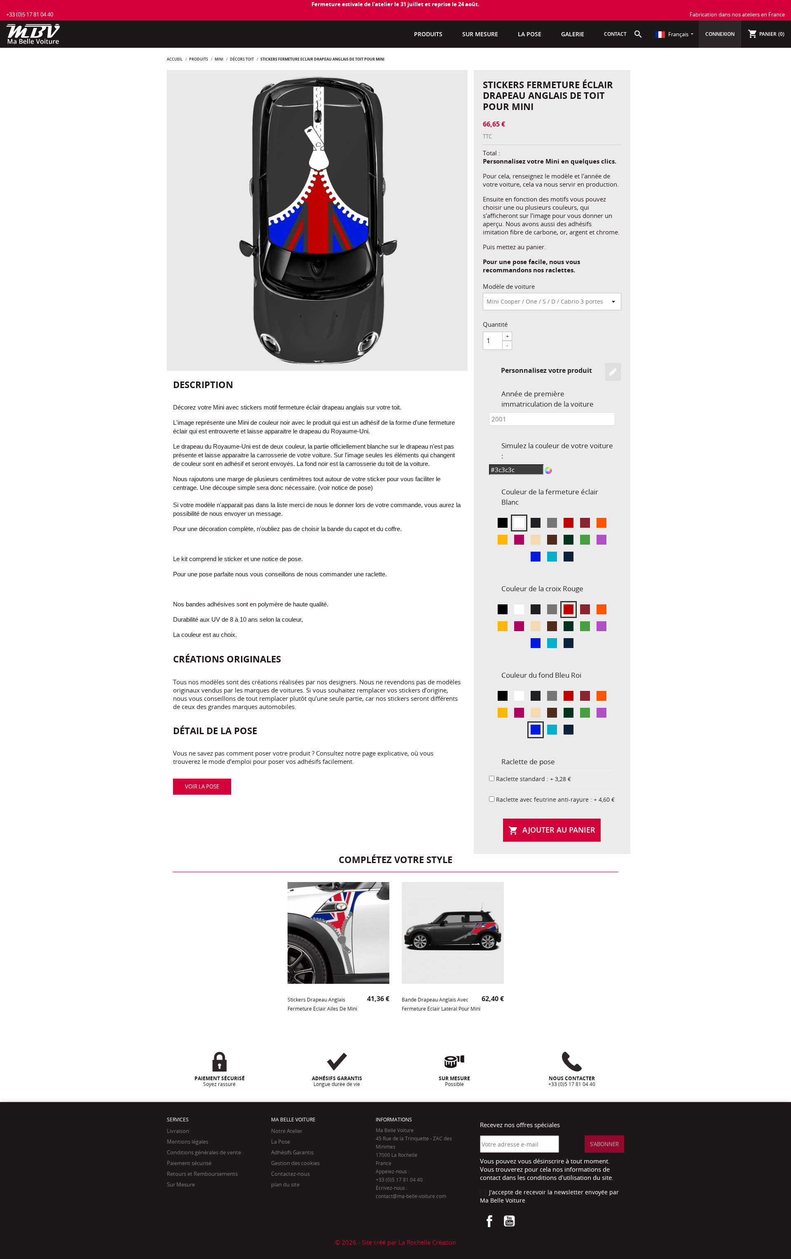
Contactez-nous (290, 1173)
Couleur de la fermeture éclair (549, 497)
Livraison (178, 1131)
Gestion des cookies (295, 1163)
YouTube (509, 1221)
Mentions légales (187, 1141)
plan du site (285, 1184)
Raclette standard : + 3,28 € (533, 779)
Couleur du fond (541, 675)
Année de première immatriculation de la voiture (547, 399)
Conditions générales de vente (204, 1152)
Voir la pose (202, 786)
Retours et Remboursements (202, 1173)
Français (678, 34)
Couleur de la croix (542, 588)
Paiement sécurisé (189, 1163)
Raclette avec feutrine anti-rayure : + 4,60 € (555, 799)
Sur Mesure (181, 1184)
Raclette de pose (528, 761)
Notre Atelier (286, 1131)
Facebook (489, 1221)
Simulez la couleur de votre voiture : (557, 451)
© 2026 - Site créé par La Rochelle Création (395, 1242)
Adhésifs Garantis (292, 1152)
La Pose (280, 1141)
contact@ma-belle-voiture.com (411, 1196)
